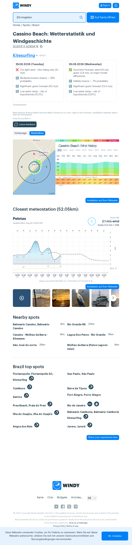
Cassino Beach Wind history (78, 146)
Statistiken (37, 133)
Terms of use (72, 526)
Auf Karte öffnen (105, 17)
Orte (50, 497)
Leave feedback (27, 124)
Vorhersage (20, 133)
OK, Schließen (115, 536)
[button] (41, 46)
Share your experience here (103, 437)
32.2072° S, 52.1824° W (25, 46)
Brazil (35, 25)
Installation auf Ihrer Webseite (102, 200)
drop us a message (78, 523)
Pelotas (19, 218)
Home (16, 25)
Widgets (62, 497)
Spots (26, 25)
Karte (40, 497)
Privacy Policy (59, 526)
